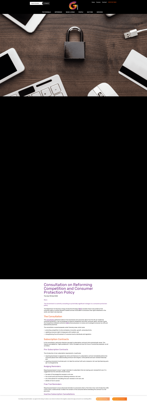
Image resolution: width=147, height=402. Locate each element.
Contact (104, 2)
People (80, 12)
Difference (58, 12)
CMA (67, 323)
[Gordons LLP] (73, 5)
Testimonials (46, 12)
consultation (50, 320)
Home (93, 2)
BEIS (80, 309)
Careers (98, 2)
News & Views (70, 12)
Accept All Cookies (120, 399)
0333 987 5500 (112, 2)
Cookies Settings (103, 399)
